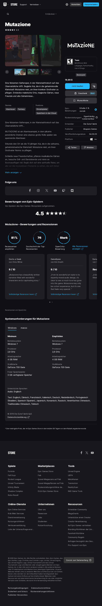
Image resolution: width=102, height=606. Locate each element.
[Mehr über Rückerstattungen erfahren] (96, 117)
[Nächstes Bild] (59, 72)
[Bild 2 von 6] (33, 72)
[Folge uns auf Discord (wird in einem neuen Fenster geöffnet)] (72, 191)
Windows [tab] (12, 328)
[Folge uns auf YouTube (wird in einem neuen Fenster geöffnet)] (55, 191)
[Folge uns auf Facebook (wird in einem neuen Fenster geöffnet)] (30, 191)
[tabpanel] (51, 356)
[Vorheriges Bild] (7, 72)
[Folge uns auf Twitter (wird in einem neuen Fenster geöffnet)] (47, 191)
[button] (33, 172)
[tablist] (51, 327)
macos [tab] (24, 328)
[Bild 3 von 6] (46, 72)
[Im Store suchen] (8, 13)
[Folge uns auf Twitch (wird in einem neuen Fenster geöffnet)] (63, 191)
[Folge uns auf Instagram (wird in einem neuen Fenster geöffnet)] (38, 191)
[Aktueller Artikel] (20, 72)
